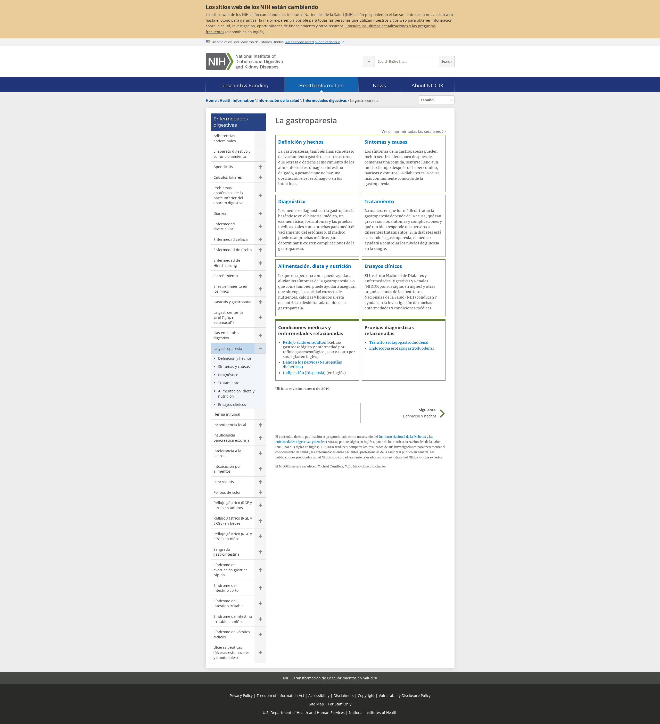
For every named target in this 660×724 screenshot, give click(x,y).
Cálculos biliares (227, 177)
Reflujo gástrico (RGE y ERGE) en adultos (232, 505)
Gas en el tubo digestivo (225, 335)
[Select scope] (369, 61)
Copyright (366, 695)
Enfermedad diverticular (224, 226)
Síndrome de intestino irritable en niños (232, 619)
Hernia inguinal (226, 414)
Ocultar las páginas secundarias (260, 348)
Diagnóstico (228, 374)
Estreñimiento (225, 275)
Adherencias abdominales (224, 138)
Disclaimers (344, 695)
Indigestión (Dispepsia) (304, 373)
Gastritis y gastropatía (232, 301)
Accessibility (318, 695)
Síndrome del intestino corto (225, 588)
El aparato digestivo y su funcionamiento (231, 154)
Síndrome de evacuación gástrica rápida (230, 569)
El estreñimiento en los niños (230, 289)
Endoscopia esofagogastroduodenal (401, 348)
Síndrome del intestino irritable (228, 603)
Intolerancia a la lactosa (227, 453)
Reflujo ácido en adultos (304, 342)
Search (446, 61)
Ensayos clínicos (232, 404)
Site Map (316, 704)
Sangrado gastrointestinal (227, 552)
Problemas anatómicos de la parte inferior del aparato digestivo (228, 195)
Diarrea (219, 213)
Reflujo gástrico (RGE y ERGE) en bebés (232, 521)
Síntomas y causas (234, 366)
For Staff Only (339, 704)
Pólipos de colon (227, 492)
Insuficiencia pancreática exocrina (231, 438)
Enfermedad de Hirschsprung (226, 263)
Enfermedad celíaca (230, 239)
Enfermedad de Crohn (232, 249)
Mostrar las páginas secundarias (260, 167)
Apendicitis (223, 166)
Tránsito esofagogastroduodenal (398, 342)
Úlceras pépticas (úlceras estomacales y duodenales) (231, 652)
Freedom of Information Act (280, 695)
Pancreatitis (223, 481)
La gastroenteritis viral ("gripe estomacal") (228, 317)
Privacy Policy (241, 695)
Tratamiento (228, 382)
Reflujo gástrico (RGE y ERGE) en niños (232, 536)
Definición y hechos (235, 358)
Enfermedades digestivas (230, 122)
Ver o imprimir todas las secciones (411, 131)
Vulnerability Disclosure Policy (405, 695)
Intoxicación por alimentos (227, 469)
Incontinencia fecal (229, 424)
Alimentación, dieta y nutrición (236, 394)
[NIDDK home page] (244, 61)
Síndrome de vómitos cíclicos (231, 634)
